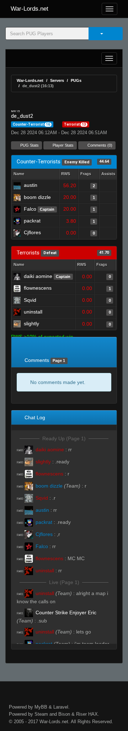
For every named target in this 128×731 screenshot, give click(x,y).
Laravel (60, 707)
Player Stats (63, 145)
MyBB (40, 707)
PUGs (76, 80)
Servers (57, 80)
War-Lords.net (29, 8)
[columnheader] (68, 174)
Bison (64, 714)
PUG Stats (29, 145)
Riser (81, 714)
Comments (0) (99, 145)
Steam (41, 714)
